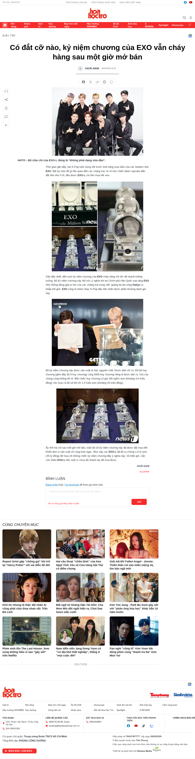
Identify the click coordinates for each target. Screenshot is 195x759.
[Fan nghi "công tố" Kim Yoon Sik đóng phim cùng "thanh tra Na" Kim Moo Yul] (134, 631)
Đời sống (13, 25)
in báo (104, 82)
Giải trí (40, 25)
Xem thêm (190, 25)
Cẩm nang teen (169, 705)
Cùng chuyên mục (20, 525)
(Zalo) (67, 722)
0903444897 (95, 722)
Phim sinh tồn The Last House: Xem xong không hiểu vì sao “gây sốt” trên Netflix (25, 652)
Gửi (139, 502)
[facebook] (185, 2)
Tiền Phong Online (76, 2)
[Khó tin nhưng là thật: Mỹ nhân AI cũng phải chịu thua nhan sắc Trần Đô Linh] (26, 587)
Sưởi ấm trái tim (124, 705)
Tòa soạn (8, 718)
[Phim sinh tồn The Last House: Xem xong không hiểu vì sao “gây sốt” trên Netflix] (26, 631)
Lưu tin (6, 108)
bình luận (111, 82)
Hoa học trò (12, 692)
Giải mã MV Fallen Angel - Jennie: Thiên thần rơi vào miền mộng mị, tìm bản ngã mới (132, 565)
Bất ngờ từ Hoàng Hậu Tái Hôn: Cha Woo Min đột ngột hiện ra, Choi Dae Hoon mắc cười (79, 608)
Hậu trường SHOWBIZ (93, 25)
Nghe (6, 91)
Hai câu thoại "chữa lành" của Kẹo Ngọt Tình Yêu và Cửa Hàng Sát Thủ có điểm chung (79, 565)
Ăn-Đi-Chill (116, 25)
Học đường (52, 25)
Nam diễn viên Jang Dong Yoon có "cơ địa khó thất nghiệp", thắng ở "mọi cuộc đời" (78, 652)
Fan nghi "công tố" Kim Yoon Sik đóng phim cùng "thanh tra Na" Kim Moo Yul (133, 652)
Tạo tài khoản (71, 485)
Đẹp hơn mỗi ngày (71, 25)
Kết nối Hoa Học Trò (103, 710)
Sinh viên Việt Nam (130, 2)
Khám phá (27, 25)
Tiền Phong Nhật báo (103, 2)
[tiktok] (145, 726)
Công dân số (54, 710)
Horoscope (177, 25)
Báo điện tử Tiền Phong (97, 13)
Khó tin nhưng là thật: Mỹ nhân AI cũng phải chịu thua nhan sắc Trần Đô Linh (25, 608)
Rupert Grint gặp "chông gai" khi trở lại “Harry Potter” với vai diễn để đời (26, 563)
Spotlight (163, 25)
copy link (97, 82)
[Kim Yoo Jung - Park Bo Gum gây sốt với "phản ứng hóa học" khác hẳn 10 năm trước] (134, 587)
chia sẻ (83, 82)
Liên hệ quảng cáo (57, 718)
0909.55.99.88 (56, 722)
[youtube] (191, 2)
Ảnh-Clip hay (132, 25)
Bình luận (6, 117)
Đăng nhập (52, 485)
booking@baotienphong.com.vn (64, 726)
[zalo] (153, 726)
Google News (190, 35)
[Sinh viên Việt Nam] (183, 695)
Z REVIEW (149, 25)
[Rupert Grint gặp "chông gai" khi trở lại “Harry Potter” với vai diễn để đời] (26, 544)
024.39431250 (13, 728)
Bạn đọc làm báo (20, 751)
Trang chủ (4, 25)
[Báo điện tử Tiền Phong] (159, 695)
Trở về (6, 125)
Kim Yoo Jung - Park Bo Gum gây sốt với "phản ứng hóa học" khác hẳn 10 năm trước (134, 608)
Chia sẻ (6, 100)
